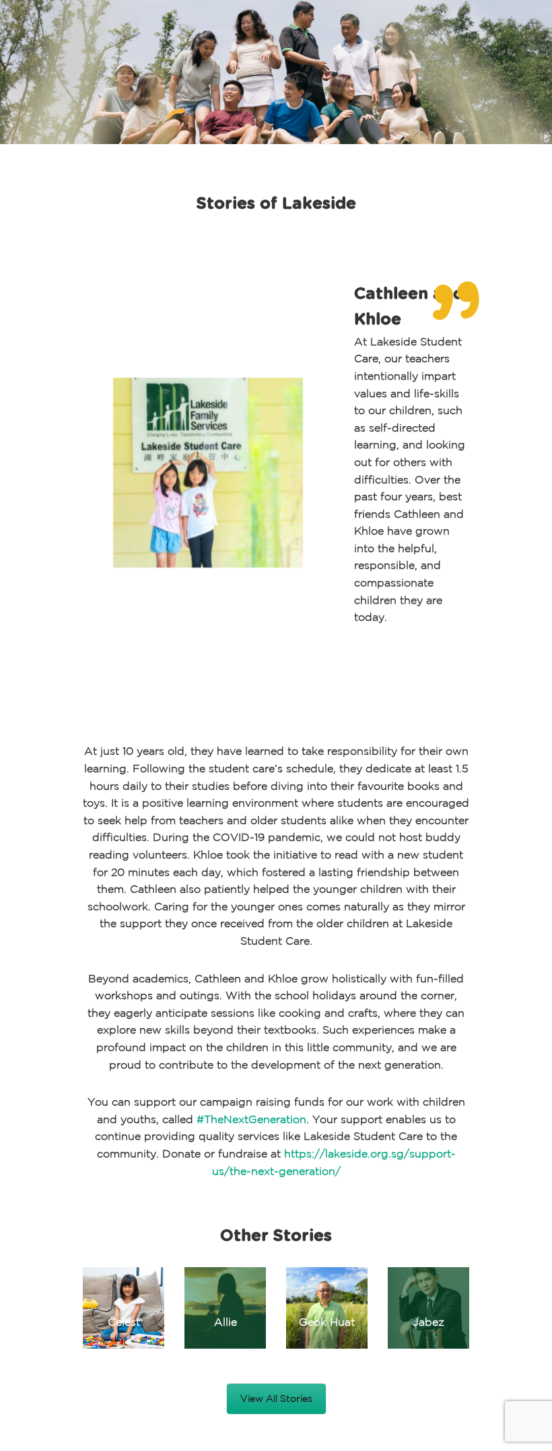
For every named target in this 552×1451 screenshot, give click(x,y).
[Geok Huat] (327, 1308)
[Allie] (225, 1308)
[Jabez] (428, 1308)
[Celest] (123, 1308)
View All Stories (276, 1398)
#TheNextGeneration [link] (251, 1119)
